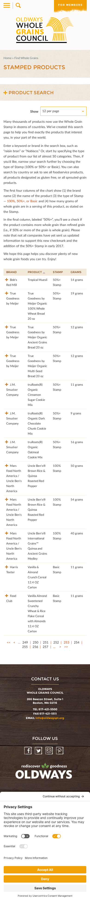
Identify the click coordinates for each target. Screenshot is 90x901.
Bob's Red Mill (11, 282)
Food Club (11, 598)
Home (7, 58)
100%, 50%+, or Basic (22, 201)
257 (45, 647)
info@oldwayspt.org (50, 718)
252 (56, 642)
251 (45, 642)
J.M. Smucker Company (12, 389)
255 (25, 647)
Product (35, 272)
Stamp (58, 272)
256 (35, 647)
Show (34, 111)
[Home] (45, 30)
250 (35, 642)
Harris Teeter (12, 569)
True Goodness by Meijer (12, 298)
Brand (11, 272)
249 (25, 642)
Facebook (28, 751)
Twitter (39, 751)
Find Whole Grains (26, 58)
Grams (76, 272)
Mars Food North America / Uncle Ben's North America (14, 478)
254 (76, 642)
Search (18, 5)
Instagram (49, 751)
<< (8, 642)
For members (70, 4)
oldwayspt (44, 773)
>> (66, 647)
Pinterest (60, 751)
